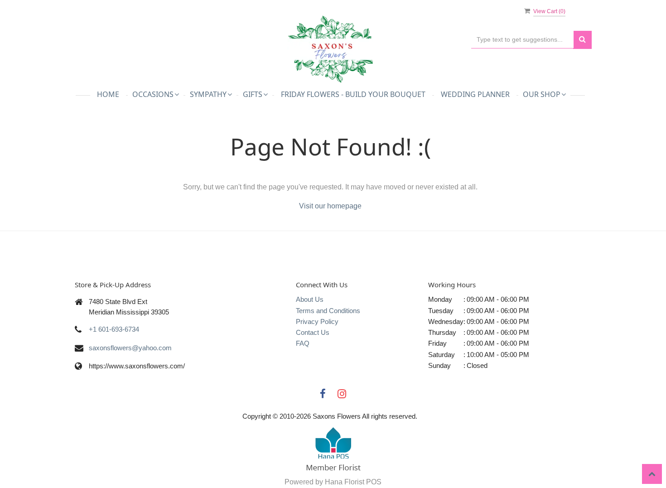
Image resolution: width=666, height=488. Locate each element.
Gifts (252, 94)
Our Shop (541, 94)
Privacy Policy (317, 321)
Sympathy (208, 94)
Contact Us (312, 332)
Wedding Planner (475, 94)
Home (108, 94)
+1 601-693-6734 (114, 329)
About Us (309, 299)
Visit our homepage (330, 206)
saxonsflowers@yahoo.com (130, 348)
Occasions (153, 94)
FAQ (302, 343)
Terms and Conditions (328, 310)
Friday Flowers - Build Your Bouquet (353, 94)
